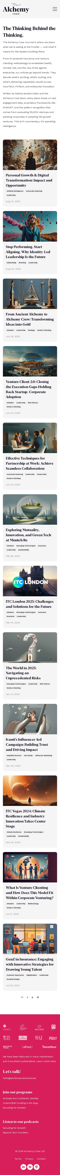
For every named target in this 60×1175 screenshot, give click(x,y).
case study (28, 755)
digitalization (32, 975)
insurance (42, 546)
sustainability (23, 550)
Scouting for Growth (14, 1107)
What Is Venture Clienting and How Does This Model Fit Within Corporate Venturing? (29, 893)
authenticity (11, 262)
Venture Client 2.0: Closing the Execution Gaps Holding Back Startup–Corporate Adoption (28, 389)
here (53, 1061)
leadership (11, 195)
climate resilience (14, 832)
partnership (41, 474)
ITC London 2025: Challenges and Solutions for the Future (30, 604)
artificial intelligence (15, 191)
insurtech (10, 616)
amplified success (14, 755)
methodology (33, 903)
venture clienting (44, 330)
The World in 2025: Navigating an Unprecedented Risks (23, 673)
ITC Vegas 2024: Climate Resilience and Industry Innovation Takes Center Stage (26, 819)
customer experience (15, 975)
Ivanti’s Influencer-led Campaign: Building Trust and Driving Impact (27, 745)
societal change (13, 979)
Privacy (29, 1158)
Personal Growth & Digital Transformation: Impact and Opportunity (29, 180)
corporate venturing (34, 191)
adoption (10, 330)
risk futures (33, 402)
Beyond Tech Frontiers (15, 1132)
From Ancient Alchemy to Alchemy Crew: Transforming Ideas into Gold (30, 319)
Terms (18, 1158)
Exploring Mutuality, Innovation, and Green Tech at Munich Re (28, 535)
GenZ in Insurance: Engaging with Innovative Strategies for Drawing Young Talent (30, 964)
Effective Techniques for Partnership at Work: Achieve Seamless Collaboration (29, 463)
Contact (41, 1158)
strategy (31, 330)
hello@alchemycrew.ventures (19, 1078)
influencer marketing (43, 755)
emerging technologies (26, 546)
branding (22, 262)
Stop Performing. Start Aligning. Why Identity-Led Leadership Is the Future (28, 252)
